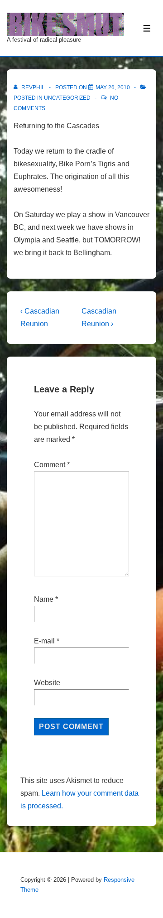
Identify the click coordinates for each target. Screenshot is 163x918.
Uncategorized (67, 98)
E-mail (44, 641)
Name (43, 599)
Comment (52, 465)
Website (47, 682)
